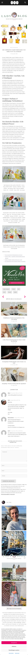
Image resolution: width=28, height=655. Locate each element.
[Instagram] (14, 2)
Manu (9, 430)
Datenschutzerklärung (5, 494)
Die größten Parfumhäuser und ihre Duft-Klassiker (14, 50)
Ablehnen (14, 646)
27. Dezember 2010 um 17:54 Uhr (16, 393)
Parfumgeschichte (20, 139)
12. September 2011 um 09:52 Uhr (16, 430)
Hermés (9, 292)
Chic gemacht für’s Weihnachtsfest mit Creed (13, 254)
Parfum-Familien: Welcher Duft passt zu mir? (13, 259)
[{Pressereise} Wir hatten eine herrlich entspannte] (14, 518)
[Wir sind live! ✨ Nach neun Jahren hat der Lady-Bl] (14, 568)
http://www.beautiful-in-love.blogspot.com (16, 427)
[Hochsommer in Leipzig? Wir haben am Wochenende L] (14, 543)
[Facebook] (12, 2)
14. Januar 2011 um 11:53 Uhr (19, 417)
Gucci (4, 292)
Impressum (17, 653)
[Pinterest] (17, 2)
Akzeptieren (14, 642)
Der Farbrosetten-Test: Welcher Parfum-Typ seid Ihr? (15, 261)
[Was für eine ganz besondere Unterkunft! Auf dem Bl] (14, 594)
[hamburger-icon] (2, 2)
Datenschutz (11, 653)
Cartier (13, 289)
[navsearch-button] (25, 2)
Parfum (15, 292)
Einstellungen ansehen (14, 650)
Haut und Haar (14, 47)
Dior (18, 289)
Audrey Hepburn (6, 289)
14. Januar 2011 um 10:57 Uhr (15, 400)
